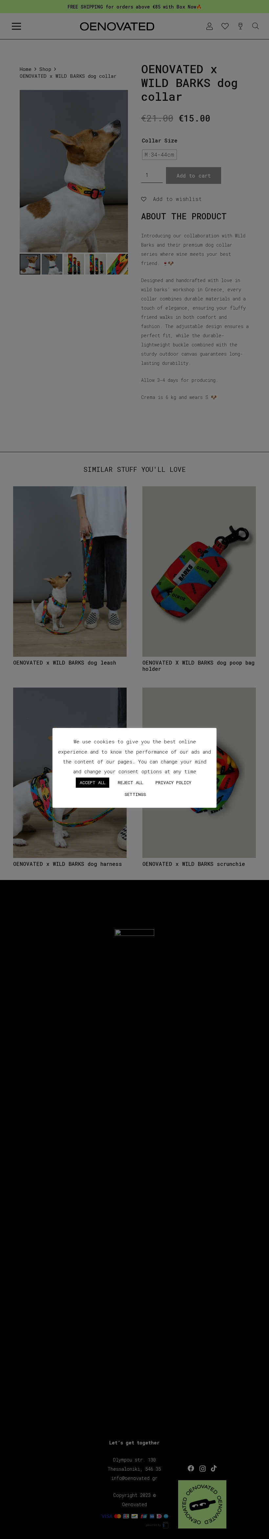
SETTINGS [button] (135, 794)
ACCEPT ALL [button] (92, 782)
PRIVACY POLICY (173, 782)
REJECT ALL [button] (130, 782)
